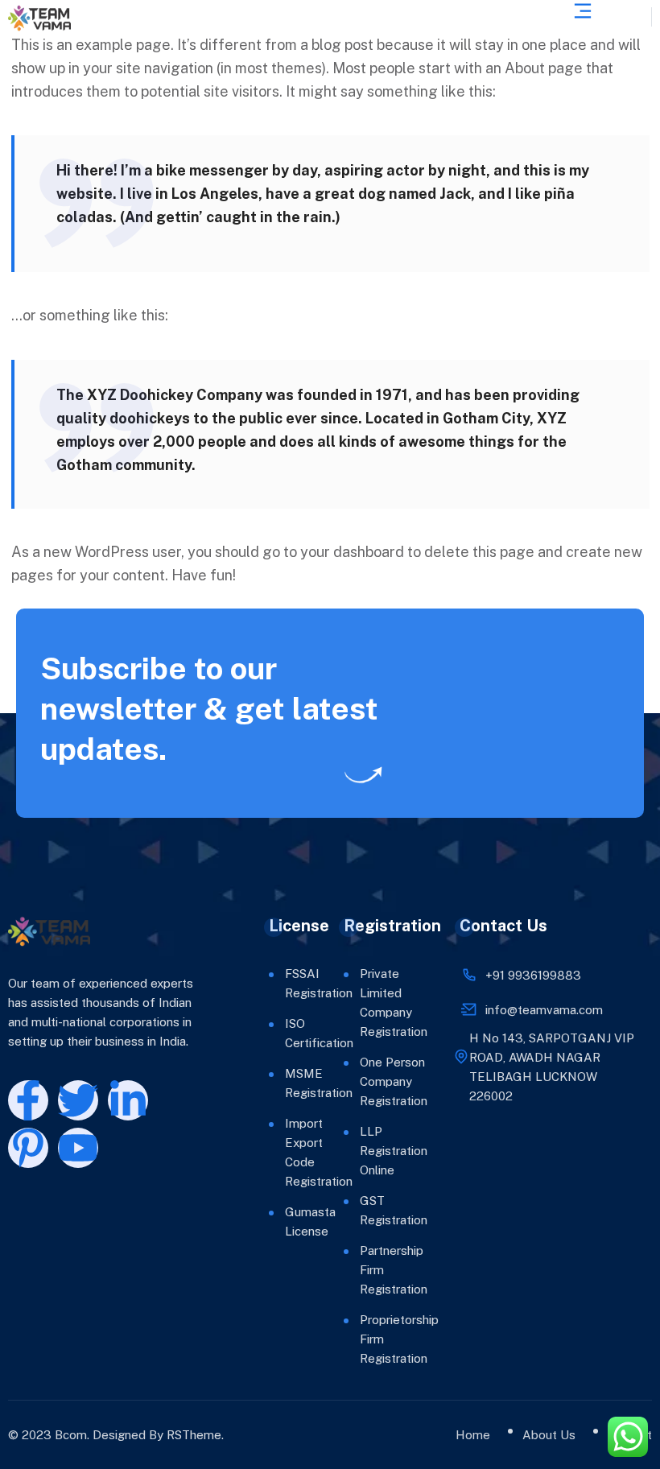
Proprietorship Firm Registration (393, 1339)
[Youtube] (78, 1148)
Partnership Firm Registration (393, 1270)
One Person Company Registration (393, 1081)
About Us (548, 1435)
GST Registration (393, 1210)
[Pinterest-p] (28, 1148)
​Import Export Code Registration (290, 1152)
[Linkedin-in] (128, 1100)
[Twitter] (78, 1100)
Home (473, 1435)
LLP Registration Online (393, 1150)
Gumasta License (290, 1221)
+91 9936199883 (533, 975)
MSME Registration (290, 1083)
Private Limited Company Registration (393, 1002)
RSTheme (194, 1435)
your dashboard (352, 551)
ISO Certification (290, 1033)
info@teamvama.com (544, 1010)
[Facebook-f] (28, 1100)
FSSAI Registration (290, 983)
